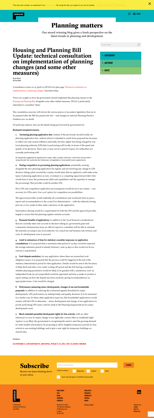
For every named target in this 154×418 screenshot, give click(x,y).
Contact (60, 401)
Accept (100, 5)
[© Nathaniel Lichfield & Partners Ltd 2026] (18, 16)
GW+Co (136, 409)
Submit (128, 365)
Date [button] (107, 70)
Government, (33, 344)
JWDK (136, 407)
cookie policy (51, 5)
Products (88, 396)
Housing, (45, 344)
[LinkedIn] (139, 392)
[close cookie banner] (150, 4)
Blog (58, 396)
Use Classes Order (76, 344)
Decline (109, 5)
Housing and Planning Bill (24, 101)
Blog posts (80, 371)
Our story (60, 391)
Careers (60, 398)
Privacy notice (88, 405)
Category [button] (110, 55)
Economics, (19, 344)
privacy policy (88, 377)
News (107, 371)
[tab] (120, 55)
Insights (93, 371)
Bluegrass (137, 411)
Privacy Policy (120, 5)
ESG (58, 393)
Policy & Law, (58, 344)
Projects (87, 391)
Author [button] (109, 63)
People (86, 398)
